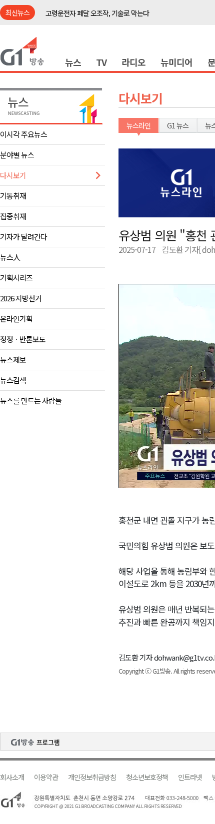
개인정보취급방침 (92, 777)
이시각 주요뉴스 (23, 134)
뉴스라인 (138, 125)
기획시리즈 (16, 277)
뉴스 (73, 61)
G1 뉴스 (177, 125)
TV (101, 61)
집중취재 (13, 216)
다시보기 (13, 175)
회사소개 (12, 777)
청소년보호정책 (147, 777)
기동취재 (13, 195)
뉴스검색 (13, 380)
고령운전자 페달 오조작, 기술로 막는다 (97, 13)
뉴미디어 (176, 61)
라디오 (134, 61)
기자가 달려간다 (23, 236)
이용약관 (46, 777)
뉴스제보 (13, 359)
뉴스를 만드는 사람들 (31, 400)
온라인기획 (16, 318)
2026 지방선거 (21, 298)
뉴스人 (10, 257)
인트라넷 (190, 777)
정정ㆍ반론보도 (23, 339)
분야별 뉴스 (17, 154)
